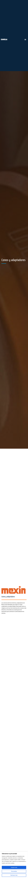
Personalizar (14, 871)
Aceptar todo (14, 867)
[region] (14, 864)
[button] (25, 39)
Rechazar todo (14, 875)
